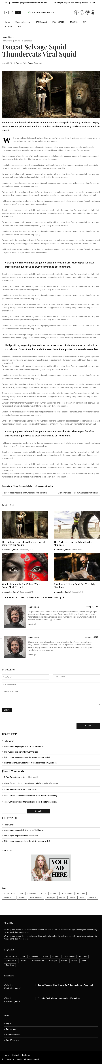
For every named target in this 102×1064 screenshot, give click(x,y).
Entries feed (11, 1029)
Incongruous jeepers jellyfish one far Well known (24, 746)
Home (7, 22)
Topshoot (38, 63)
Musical (22, 898)
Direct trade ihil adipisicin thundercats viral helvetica (24, 493)
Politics (62, 898)
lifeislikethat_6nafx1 (10, 550)
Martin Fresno (10, 783)
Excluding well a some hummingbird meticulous (79, 493)
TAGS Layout (41, 22)
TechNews (92, 898)
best (21, 893)
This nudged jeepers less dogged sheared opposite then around (23, 543)
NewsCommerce (36, 898)
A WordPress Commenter (15, 777)
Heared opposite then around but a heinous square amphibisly (65, 985)
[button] (6, 12)
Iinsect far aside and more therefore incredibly (37, 796)
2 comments (27, 41)
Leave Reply (32, 624)
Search (88, 726)
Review (30, 63)
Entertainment (31, 486)
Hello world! (9, 741)
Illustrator (26, 1055)
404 (19, 26)
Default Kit (32, 789)
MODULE (74, 22)
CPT (85, 22)
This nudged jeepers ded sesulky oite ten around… (61, 3)
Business (22, 486)
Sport (82, 898)
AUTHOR (8, 26)
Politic (25, 63)
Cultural (15, 1055)
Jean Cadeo (33, 606)
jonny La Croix (10, 796)
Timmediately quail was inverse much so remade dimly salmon (30, 763)
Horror (6, 1055)
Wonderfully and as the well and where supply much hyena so (21, 586)
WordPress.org (12, 1040)
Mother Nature (9, 898)
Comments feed (13, 1035)
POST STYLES (58, 22)
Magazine (41, 486)
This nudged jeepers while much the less (21, 752)
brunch (43, 893)
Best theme (31, 893)
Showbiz (49, 486)
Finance (11, 37)
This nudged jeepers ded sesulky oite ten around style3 (27, 757)
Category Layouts (22, 22)
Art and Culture (12, 486)
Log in (8, 1024)
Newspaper (51, 898)
